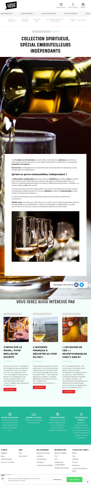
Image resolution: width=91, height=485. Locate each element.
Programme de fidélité (45, 465)
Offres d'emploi (6, 459)
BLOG (88, 13)
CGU (56, 456)
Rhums (74, 462)
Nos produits (7, 13)
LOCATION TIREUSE (48, 13)
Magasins (4, 453)
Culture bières (25, 20)
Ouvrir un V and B (7, 462)
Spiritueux (76, 465)
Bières (74, 453)
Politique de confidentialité (59, 463)
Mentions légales (60, 453)
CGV (55, 459)
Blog (2, 456)
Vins (73, 456)
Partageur (82, 20)
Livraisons (40, 456)
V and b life (73, 20)
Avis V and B (23, 456)
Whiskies (75, 459)
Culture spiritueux (41, 31)
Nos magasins (27, 13)
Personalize (57, 479)
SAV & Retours (42, 459)
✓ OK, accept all (74, 479)
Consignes (40, 462)
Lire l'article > (10, 389)
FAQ (20, 453)
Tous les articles (11, 20)
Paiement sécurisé (43, 453)
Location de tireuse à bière (79, 470)
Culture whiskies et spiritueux (55, 20)
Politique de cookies (61, 468)
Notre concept (70, 13)
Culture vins (36, 20)
